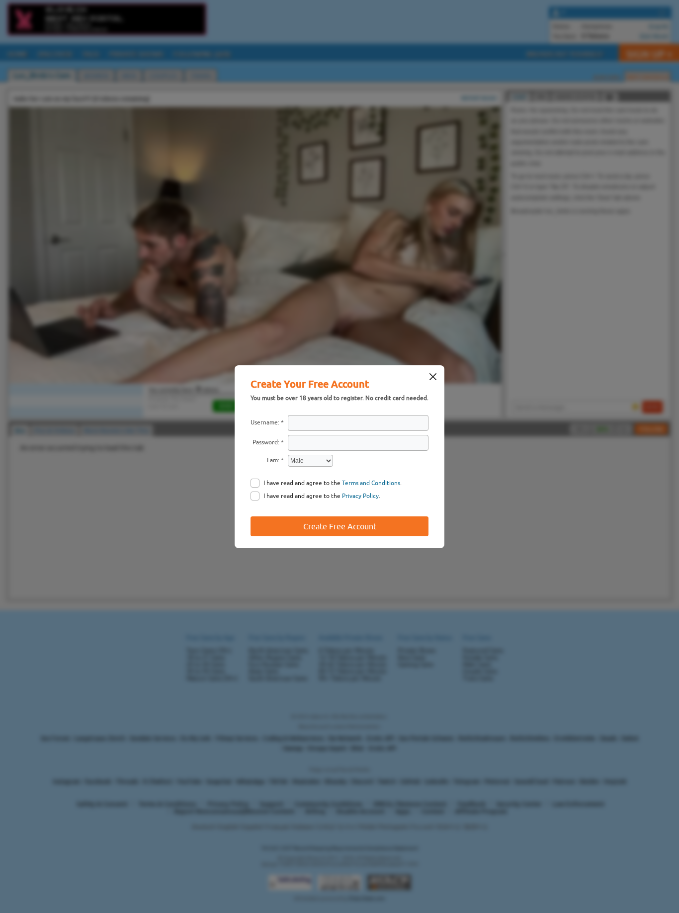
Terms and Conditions (371, 483)
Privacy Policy (360, 496)
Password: (266, 442)
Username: (265, 422)
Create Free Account (339, 526)
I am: (273, 460)
